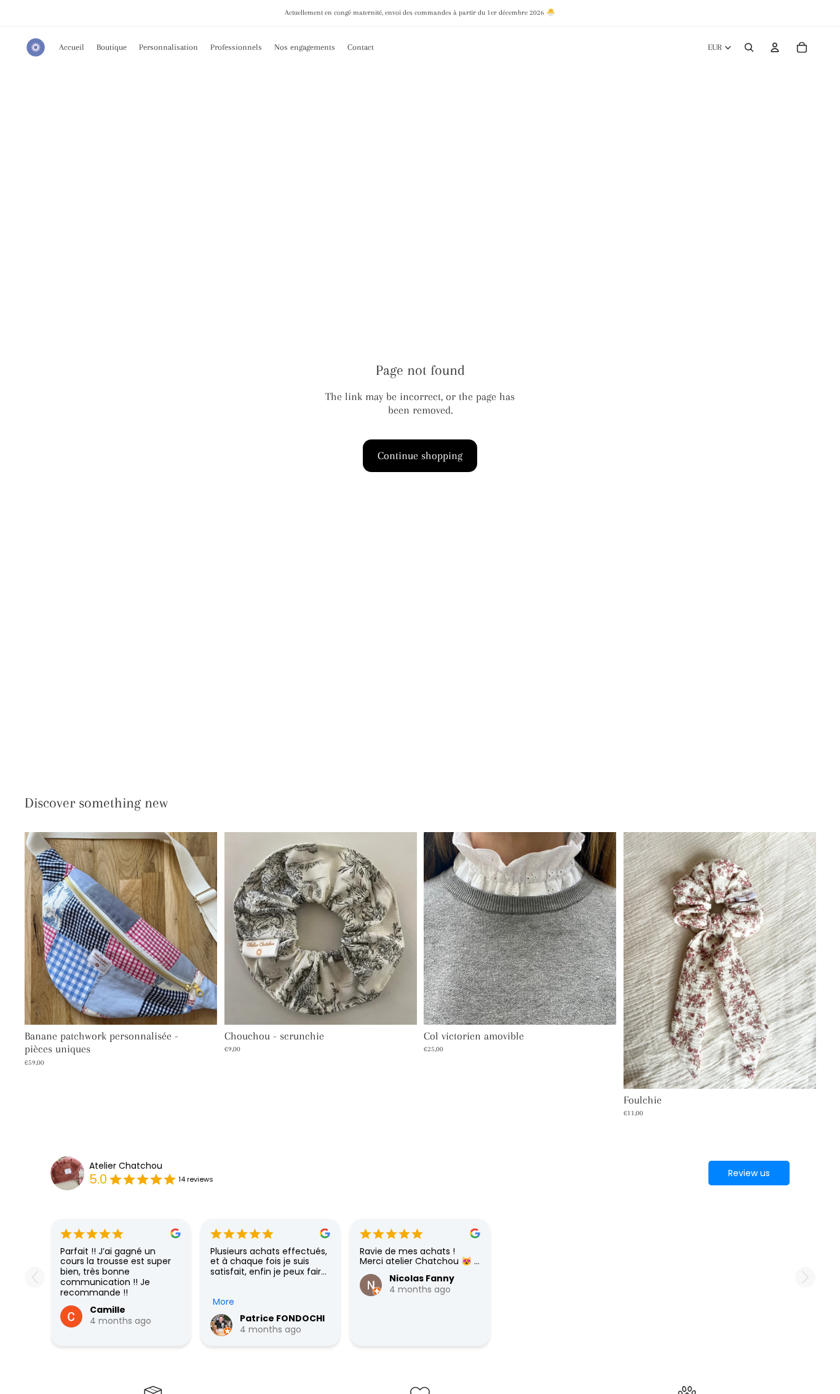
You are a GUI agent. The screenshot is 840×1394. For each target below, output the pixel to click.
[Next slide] (805, 1277)
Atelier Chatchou (125, 1166)
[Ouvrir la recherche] (749, 47)
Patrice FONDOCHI (282, 1318)
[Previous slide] (35, 1277)
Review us (749, 1173)
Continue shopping (420, 455)
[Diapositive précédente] (43, 928)
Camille (107, 1309)
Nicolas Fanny (421, 1278)
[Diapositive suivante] (198, 928)
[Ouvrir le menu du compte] (774, 47)
